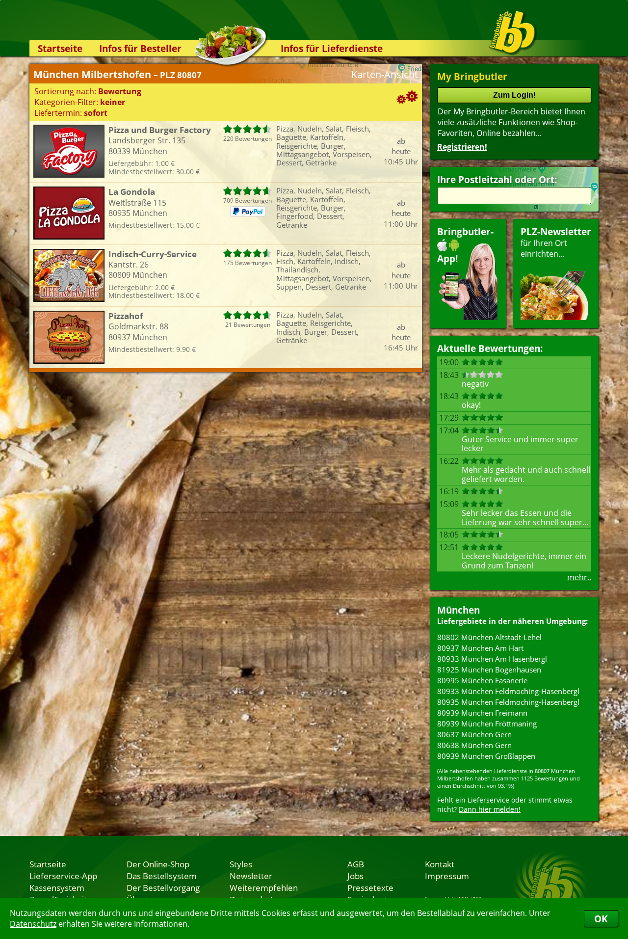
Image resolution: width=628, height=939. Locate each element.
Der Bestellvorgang (163, 887)
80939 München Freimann (482, 713)
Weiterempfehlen (264, 887)
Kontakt (439, 864)
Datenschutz (33, 923)
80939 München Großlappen (486, 756)
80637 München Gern (474, 734)
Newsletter (251, 876)
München (458, 610)
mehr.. (579, 577)
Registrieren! (462, 146)
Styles (241, 864)
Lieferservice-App (63, 876)
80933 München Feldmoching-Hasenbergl (508, 691)
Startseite (60, 48)
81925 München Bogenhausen (489, 669)
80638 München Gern (474, 745)
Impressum (447, 876)
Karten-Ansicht (384, 74)
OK (601, 918)
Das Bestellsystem (162, 876)
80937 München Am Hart (480, 648)
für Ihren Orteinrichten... (556, 242)
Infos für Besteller (140, 48)
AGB (355, 864)
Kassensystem (56, 887)
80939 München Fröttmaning (487, 723)
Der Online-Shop (158, 864)
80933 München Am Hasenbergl (492, 659)
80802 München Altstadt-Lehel (489, 637)
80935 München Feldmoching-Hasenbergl (508, 702)
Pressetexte (370, 887)
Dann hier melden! (490, 809)
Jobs (355, 876)
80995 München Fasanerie (482, 680)
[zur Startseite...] (512, 32)
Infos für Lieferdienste (332, 48)
